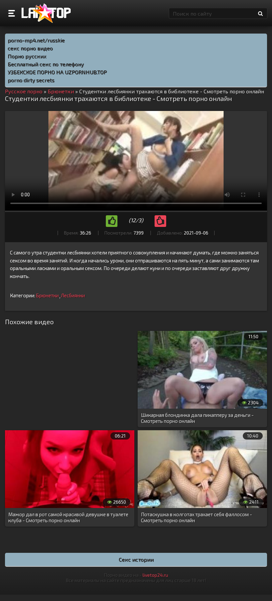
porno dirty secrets (31, 80)
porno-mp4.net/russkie (36, 40)
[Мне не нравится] (160, 221)
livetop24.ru (155, 575)
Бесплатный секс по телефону (46, 64)
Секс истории (136, 559)
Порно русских (27, 56)
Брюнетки (47, 295)
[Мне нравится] (111, 221)
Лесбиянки (73, 295)
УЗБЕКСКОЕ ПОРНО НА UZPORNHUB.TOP (57, 72)
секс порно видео (30, 48)
